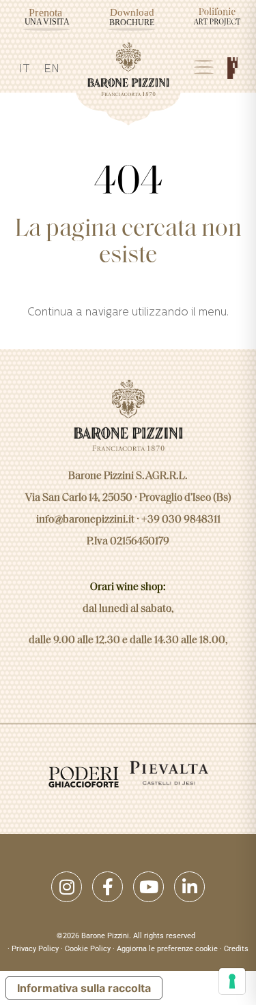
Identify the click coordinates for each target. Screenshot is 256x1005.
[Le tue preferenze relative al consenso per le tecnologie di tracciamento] (232, 981)
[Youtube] (148, 886)
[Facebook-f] (107, 886)
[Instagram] (66, 886)
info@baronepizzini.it (85, 519)
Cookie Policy (88, 948)
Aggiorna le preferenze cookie (167, 948)
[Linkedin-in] (189, 886)
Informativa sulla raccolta (84, 988)
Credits (236, 948)
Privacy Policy (35, 948)
